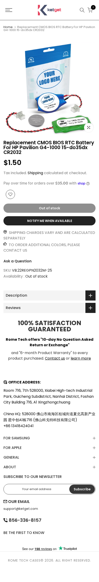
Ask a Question (17, 261)
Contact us (55, 358)
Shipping (35, 173)
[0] (90, 10)
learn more (81, 358)
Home (8, 27)
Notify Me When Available (49, 221)
